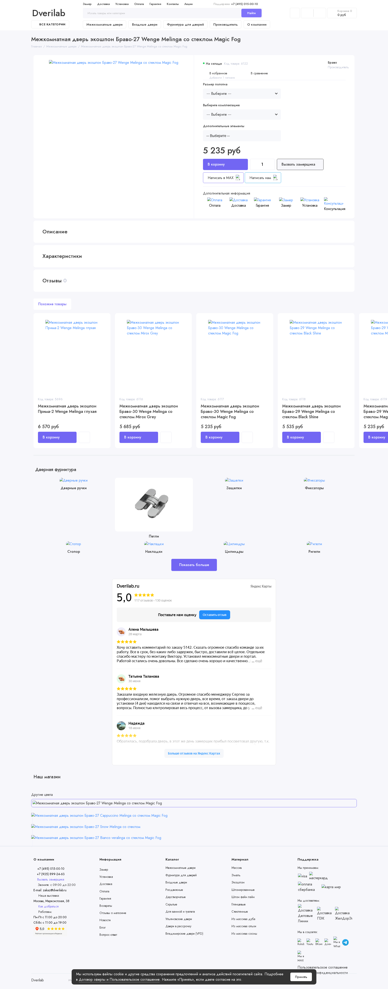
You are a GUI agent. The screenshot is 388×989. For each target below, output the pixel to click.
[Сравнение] (307, 13)
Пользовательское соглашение (323, 967)
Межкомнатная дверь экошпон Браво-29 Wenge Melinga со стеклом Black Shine (311, 411)
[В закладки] (104, 325)
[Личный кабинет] (295, 13)
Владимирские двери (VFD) (184, 933)
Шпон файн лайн (243, 897)
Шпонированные (243, 889)
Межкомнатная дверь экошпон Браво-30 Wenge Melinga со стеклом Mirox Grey (148, 411)
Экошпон (238, 882)
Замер (87, 4)
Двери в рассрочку (178, 926)
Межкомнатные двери (104, 24)
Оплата (139, 4)
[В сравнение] (104, 319)
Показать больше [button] (194, 564)
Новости (105, 920)
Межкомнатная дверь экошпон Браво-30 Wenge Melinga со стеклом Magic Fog (230, 411)
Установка (122, 4)
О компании (257, 24)
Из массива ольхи (243, 926)
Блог (102, 927)
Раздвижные (174, 889)
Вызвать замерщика (299, 164)
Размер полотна (215, 84)
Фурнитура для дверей (185, 24)
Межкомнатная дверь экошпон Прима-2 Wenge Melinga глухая (67, 408)
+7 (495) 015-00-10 (236, 4)
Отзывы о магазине (112, 913)
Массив (236, 867)
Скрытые (171, 904)
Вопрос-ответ (108, 934)
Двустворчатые (175, 897)
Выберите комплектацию (221, 105)
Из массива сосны (244, 933)
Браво (332, 62)
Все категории (52, 24)
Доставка (103, 4)
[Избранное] (320, 13)
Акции (188, 4)
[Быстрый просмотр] (84, 437)
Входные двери (144, 24)
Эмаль (235, 875)
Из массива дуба (243, 919)
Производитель (225, 24)
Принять (301, 977)
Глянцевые (238, 904)
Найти (251, 13)
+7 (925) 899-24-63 (50, 874)
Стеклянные (239, 911)
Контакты (173, 4)
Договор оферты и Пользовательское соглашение (119, 979)
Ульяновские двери (178, 919)
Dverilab (48, 13)
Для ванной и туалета (180, 911)
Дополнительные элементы (223, 126)
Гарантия (155, 4)
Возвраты (105, 905)
